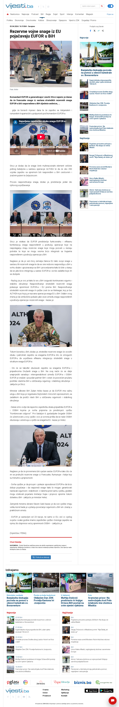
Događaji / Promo (89, 20)
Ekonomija (19, 20)
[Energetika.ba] (104, 682)
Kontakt (64, 696)
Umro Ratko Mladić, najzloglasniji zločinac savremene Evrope (98, 180)
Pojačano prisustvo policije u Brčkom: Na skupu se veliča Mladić (100, 145)
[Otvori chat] (112, 701)
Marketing (65, 690)
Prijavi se (110, 14)
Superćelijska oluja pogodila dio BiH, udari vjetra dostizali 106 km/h (100, 82)
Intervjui (70, 14)
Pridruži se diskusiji (42, 557)
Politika (10, 20)
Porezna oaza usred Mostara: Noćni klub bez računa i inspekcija (100, 168)
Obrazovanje (51, 20)
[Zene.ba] (40, 682)
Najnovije (25, 14)
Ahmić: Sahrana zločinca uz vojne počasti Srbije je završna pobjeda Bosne (100, 192)
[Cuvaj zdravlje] (61, 682)
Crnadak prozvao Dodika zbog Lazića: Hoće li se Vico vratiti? (100, 93)
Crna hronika (31, 20)
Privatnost (47, 696)
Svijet (55, 14)
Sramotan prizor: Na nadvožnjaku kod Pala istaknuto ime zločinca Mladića (101, 128)
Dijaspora (63, 20)
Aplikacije (65, 693)
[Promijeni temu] (110, 6)
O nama (45, 690)
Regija (48, 14)
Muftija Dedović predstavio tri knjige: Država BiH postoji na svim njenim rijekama (100, 116)
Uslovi (45, 693)
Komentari (79, 14)
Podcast (34, 14)
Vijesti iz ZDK (74, 20)
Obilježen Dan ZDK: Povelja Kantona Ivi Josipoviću (99, 104)
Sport (62, 14)
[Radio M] (12, 682)
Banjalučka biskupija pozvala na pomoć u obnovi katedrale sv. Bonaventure (96, 73)
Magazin (89, 14)
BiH (42, 14)
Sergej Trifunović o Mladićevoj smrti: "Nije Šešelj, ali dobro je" (101, 156)
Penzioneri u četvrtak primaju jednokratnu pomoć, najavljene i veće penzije (101, 203)
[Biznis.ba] (82, 682)
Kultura (41, 20)
